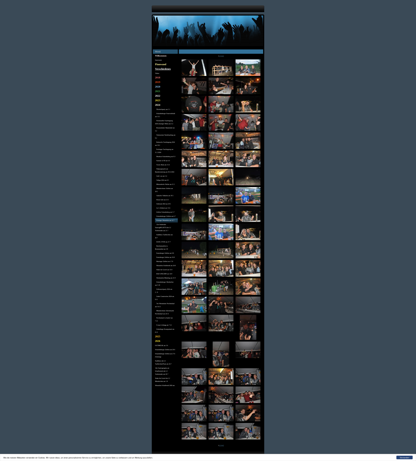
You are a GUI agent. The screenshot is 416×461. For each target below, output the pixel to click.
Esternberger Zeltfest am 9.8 (165, 253)
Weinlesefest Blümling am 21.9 (166, 278)
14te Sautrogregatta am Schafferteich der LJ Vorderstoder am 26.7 (162, 371)
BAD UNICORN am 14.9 (164, 274)
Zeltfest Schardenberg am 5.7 (165, 212)
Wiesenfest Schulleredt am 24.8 (166, 265)
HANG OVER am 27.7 (163, 242)
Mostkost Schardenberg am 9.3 (165, 156)
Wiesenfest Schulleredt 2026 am (165, 385)
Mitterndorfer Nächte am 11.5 (165, 184)
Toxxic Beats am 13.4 (163, 165)
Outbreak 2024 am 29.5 (163, 204)
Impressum (158, 60)
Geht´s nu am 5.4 (161, 176)
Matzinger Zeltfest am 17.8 (164, 261)
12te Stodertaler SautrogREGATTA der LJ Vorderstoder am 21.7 (163, 227)
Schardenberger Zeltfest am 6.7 (166, 216)
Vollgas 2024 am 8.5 (162, 180)
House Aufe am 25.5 (162, 200)
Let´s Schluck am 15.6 (163, 208)
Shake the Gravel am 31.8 (164, 270)
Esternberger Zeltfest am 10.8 (165, 257)
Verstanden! (404, 457)
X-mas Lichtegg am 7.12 (164, 325)
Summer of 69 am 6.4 (163, 160)
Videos (157, 73)
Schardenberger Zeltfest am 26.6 (165, 349)
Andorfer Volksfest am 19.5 (164, 195)
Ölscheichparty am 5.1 (163, 109)
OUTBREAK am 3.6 (161, 345)
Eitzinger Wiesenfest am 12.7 (165, 220)
